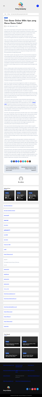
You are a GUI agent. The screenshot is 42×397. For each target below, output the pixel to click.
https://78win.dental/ (8, 321)
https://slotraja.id (31, 370)
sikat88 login (6, 274)
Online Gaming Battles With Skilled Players (20, 196)
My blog (6, 17)
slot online (6, 239)
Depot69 (5, 259)
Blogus (24, 395)
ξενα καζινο (6, 225)
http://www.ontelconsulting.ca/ (10, 298)
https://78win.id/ (7, 316)
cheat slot (6, 220)
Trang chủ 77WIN (7, 244)
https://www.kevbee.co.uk (8, 381)
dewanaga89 (6, 215)
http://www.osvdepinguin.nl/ (9, 293)
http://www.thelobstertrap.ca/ (34, 375)
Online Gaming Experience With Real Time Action (32, 196)
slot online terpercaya (8, 205)
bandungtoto (6, 269)
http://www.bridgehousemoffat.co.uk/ (10, 370)
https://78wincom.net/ (8, 254)
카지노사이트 (6, 288)
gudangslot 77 (7, 230)
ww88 (5, 249)
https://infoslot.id (6, 375)
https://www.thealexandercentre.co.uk (23, 381)
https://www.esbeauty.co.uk (8, 365)
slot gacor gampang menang (9, 210)
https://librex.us (31, 365)
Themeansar (29, 395)
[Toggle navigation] (4, 5)
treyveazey (20, 9)
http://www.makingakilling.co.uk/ (10, 306)
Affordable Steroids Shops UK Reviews (11, 262)
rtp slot (5, 265)
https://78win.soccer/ (8, 311)
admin (8, 26)
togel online (6, 326)
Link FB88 (6, 234)
